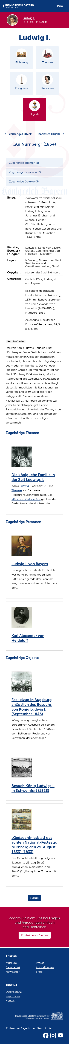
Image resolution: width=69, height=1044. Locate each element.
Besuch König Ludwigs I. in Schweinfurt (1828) (33, 788)
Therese (17, 490)
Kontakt (10, 1000)
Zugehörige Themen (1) (24, 162)
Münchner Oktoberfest (26, 499)
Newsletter (13, 971)
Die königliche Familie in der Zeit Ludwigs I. (33, 477)
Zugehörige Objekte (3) (24, 181)
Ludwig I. (25, 485)
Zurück (34, 898)
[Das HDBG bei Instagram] (53, 1035)
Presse (40, 962)
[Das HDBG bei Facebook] (45, 1035)
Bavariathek (13, 967)
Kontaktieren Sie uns (34, 935)
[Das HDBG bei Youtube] (60, 1035)
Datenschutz (14, 991)
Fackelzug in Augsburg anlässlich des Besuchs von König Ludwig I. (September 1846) (32, 706)
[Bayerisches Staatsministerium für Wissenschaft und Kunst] (34, 1019)
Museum (11, 962)
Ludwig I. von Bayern (30, 564)
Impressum (13, 996)
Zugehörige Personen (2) (25, 172)
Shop (39, 971)
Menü (60, 6)
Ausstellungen (45, 967)
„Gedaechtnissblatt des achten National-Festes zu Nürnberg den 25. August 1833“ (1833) (35, 844)
